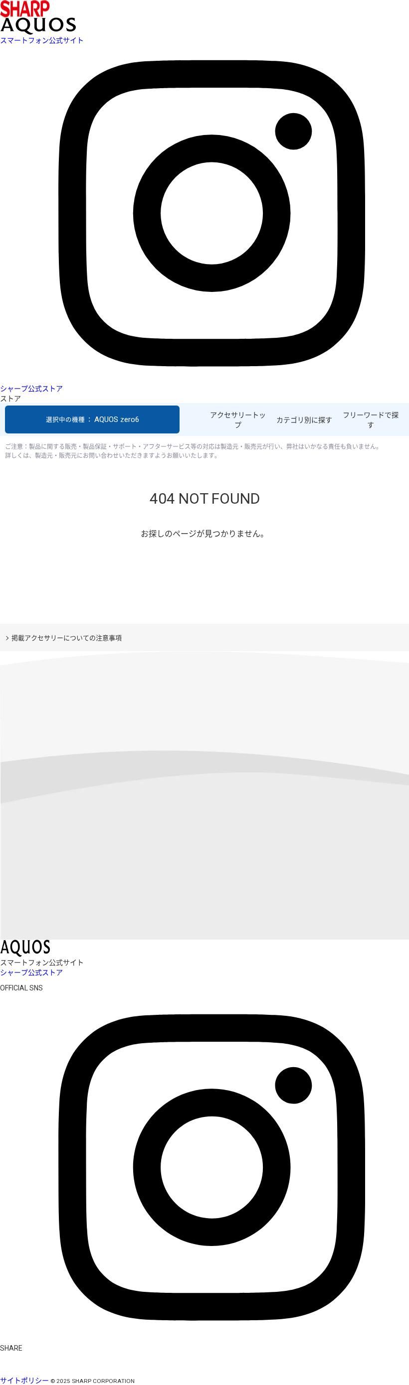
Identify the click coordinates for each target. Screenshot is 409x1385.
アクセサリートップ (238, 420)
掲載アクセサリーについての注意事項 (66, 638)
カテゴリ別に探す (304, 420)
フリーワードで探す (371, 420)
